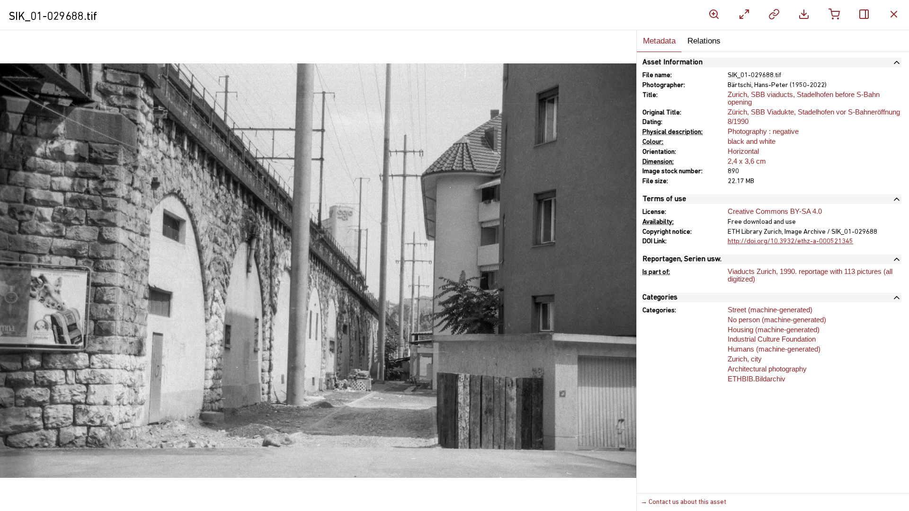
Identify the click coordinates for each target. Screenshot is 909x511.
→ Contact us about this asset (683, 502)
